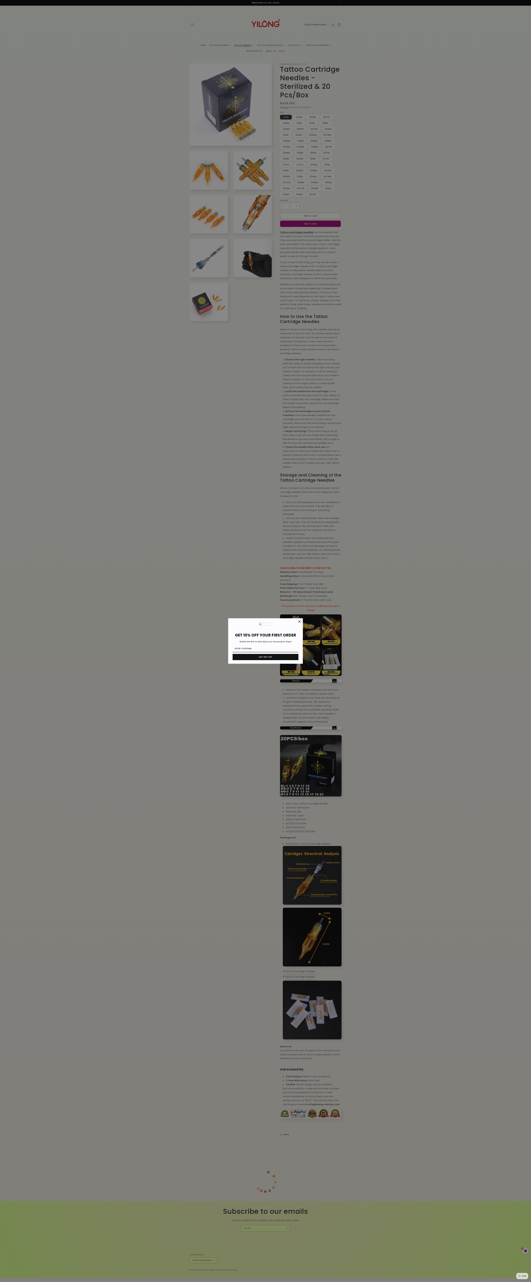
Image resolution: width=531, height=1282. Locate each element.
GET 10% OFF (265, 657)
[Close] (299, 621)
